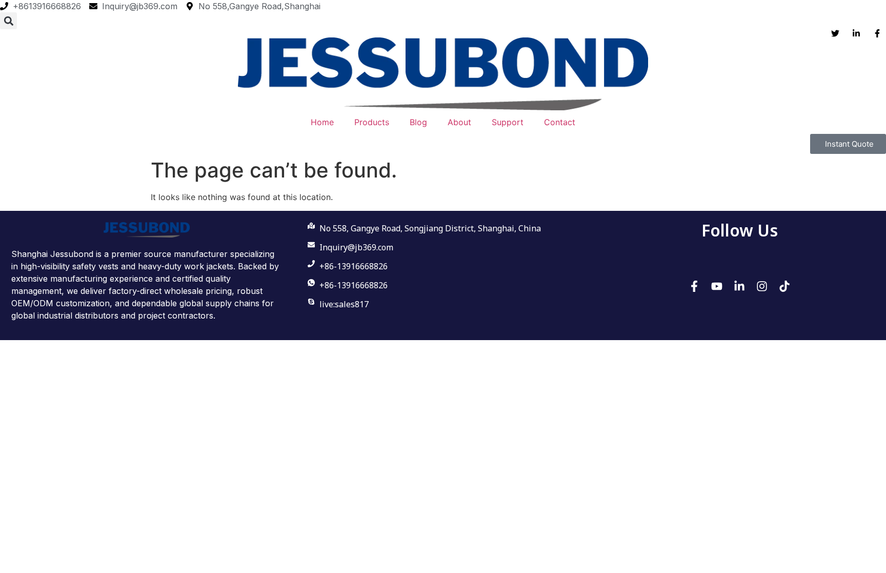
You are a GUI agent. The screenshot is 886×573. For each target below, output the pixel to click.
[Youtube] (716, 286)
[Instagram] (762, 286)
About (459, 122)
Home (322, 122)
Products (371, 122)
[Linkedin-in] (739, 286)
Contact (559, 122)
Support (507, 122)
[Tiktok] (784, 286)
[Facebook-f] (694, 286)
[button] (8, 20)
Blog (418, 122)
